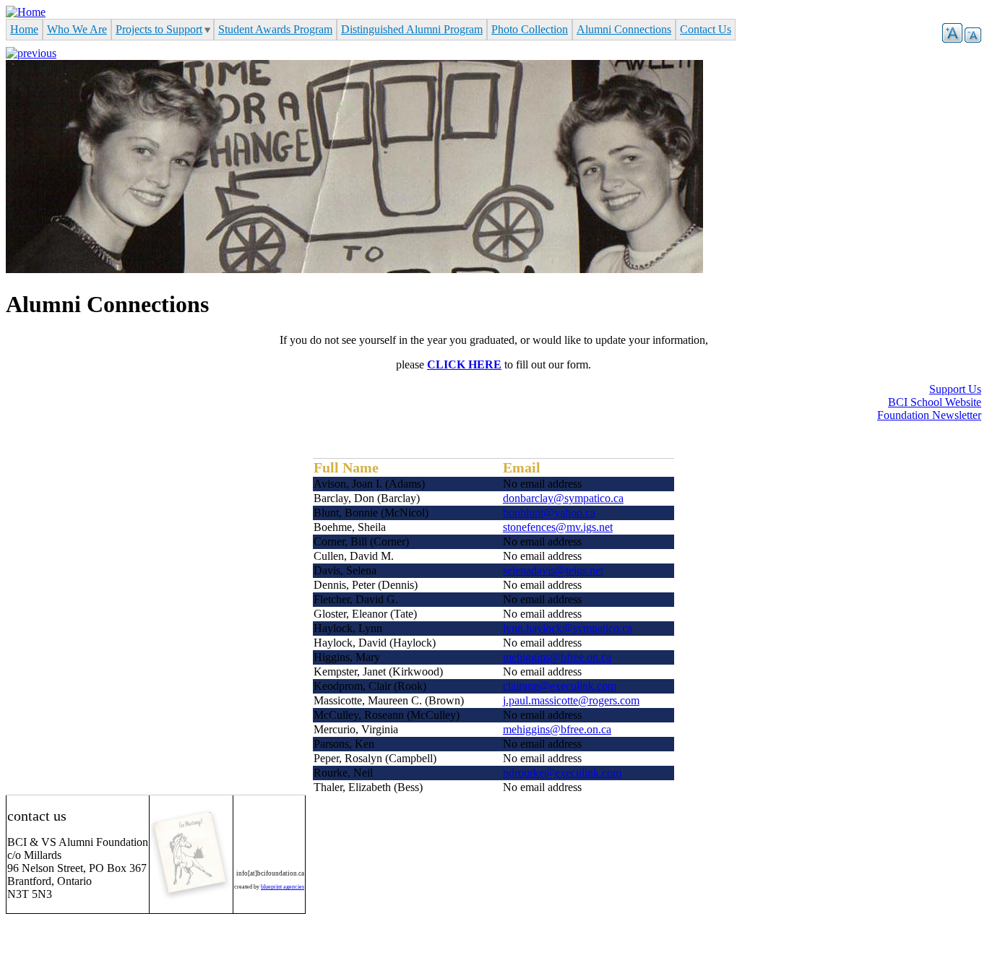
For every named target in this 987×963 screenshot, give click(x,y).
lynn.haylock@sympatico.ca (567, 628)
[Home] (26, 12)
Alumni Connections (624, 29)
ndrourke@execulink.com (562, 772)
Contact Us (705, 29)
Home (24, 29)
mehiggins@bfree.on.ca (557, 657)
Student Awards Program (275, 29)
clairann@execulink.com (559, 686)
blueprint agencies (282, 887)
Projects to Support (159, 29)
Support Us (955, 389)
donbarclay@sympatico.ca (563, 498)
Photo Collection (529, 29)
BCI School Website (934, 402)
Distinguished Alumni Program (412, 29)
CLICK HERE (464, 364)
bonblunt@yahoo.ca (549, 512)
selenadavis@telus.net (553, 570)
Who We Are (77, 29)
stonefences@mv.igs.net (558, 527)
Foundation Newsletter (929, 415)
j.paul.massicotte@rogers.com (571, 700)
